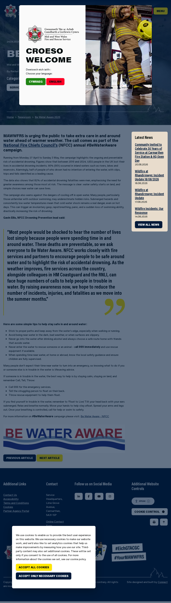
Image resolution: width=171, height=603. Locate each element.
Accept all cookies (34, 567)
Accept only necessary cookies (43, 576)
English (55, 81)
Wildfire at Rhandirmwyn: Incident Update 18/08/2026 (149, 175)
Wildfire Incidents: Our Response (149, 210)
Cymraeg (36, 81)
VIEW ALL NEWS (148, 224)
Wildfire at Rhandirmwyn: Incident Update (149, 194)
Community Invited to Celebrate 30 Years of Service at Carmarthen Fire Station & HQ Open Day (149, 152)
